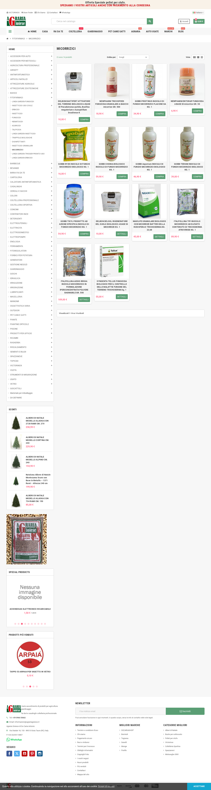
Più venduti (81, 766)
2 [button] (19, 624)
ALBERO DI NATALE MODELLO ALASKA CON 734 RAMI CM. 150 (37, 498)
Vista (188, 57)
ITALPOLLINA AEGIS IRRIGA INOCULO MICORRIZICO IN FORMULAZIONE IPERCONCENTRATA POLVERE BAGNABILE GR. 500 (74, 287)
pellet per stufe (115, 2)
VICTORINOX (13, 12)
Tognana (124, 738)
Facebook (9, 753)
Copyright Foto (83, 754)
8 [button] (38, 624)
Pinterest (32, 753)
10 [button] (45, 624)
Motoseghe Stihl (171, 754)
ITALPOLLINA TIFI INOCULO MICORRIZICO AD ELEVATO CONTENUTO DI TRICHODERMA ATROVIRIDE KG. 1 (187, 225)
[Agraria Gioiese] (16, 21)
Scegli (121, 57)
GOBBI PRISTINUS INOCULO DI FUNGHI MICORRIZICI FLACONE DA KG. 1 (149, 104)
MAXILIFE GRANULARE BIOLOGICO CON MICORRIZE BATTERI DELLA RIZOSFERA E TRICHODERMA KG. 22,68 (149, 225)
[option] (30, 596)
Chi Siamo (41, 12)
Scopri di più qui (106, 786)
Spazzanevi (169, 750)
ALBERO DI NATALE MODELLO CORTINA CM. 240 (37, 440)
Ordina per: (111, 57)
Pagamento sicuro (84, 738)
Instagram (40, 753)
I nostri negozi (83, 758)
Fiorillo (124, 750)
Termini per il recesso (86, 746)
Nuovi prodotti (82, 762)
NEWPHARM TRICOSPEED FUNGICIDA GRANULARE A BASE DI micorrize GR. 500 (111, 104)
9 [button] (42, 624)
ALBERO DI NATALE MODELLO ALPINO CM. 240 (37, 460)
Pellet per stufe (171, 738)
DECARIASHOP (127, 730)
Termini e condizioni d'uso (87, 730)
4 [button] (25, 624)
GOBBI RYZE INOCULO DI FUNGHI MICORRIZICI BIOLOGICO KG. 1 (74, 165)
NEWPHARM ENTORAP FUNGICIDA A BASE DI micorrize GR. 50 (187, 102)
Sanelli (124, 742)
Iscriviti (186, 711)
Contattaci (53, 12)
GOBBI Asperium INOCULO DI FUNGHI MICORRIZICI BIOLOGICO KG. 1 (149, 167)
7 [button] (35, 624)
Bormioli (124, 734)
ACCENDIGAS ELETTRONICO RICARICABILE (30, 609)
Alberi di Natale (171, 730)
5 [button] (28, 624)
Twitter (17, 753)
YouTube (24, 753)
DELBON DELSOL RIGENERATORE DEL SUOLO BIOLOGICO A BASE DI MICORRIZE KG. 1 (112, 224)
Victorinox (169, 742)
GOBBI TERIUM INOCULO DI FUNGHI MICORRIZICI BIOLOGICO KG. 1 (187, 167)
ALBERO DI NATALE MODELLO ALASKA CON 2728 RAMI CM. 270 (37, 421)
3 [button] (22, 624)
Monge (124, 746)
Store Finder (27, 12)
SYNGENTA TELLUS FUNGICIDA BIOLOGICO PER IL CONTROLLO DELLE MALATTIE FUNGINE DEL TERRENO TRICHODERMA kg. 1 (112, 285)
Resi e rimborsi (83, 742)
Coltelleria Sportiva (172, 746)
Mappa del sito (83, 774)
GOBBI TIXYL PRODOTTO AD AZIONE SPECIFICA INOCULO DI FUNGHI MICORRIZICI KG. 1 (74, 224)
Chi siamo (81, 734)
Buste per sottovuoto (173, 734)
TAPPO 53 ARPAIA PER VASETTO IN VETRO (30, 672)
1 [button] (15, 624)
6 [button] (32, 624)
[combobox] (102, 21)
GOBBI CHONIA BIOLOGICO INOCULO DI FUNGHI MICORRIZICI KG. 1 (112, 167)
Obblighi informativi (85, 750)
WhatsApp (64, 12)
